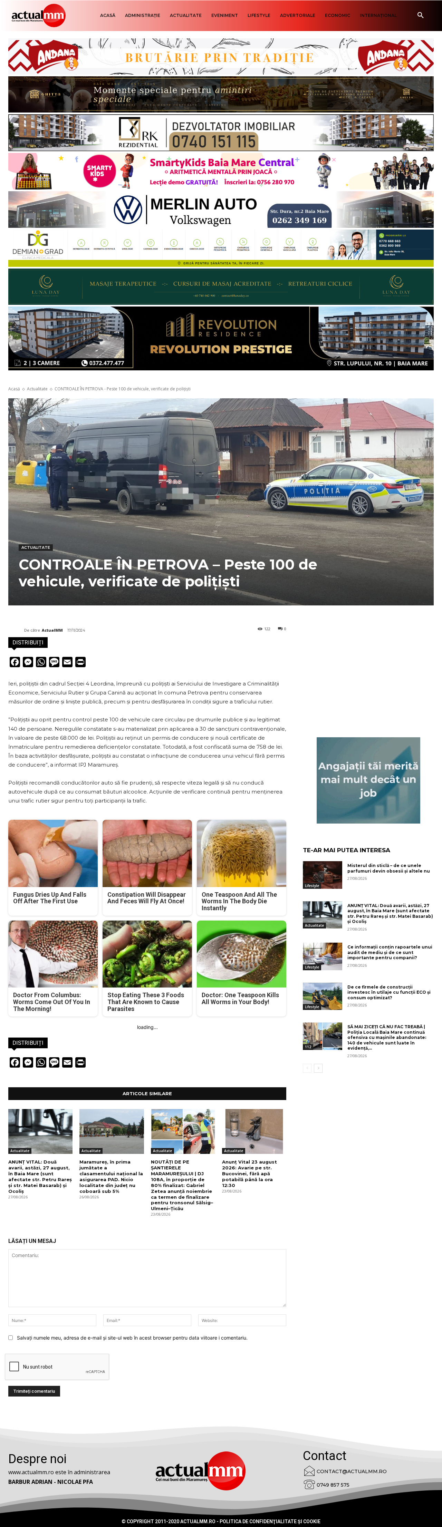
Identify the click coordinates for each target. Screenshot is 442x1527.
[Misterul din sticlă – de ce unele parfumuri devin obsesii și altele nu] (322, 875)
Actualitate (37, 389)
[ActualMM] (16, 630)
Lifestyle (312, 885)
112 (308, 1046)
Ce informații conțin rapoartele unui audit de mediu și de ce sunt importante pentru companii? (389, 952)
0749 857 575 (333, 1485)
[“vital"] (368, 780)
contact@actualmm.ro (352, 1471)
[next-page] (318, 1068)
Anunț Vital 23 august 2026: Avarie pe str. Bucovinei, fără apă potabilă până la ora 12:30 (249, 1173)
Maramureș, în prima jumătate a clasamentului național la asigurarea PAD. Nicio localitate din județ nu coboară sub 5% (111, 1176)
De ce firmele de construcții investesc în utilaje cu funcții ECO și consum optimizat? (389, 992)
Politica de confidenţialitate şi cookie (270, 1521)
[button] (420, 15)
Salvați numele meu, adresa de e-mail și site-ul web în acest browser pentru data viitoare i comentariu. (132, 1338)
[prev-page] (307, 1068)
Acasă (14, 389)
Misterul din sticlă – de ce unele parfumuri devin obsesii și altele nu (388, 868)
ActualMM (52, 630)
